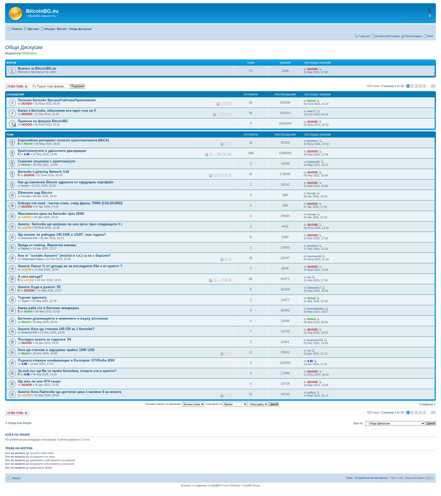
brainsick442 (29, 238)
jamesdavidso (315, 308)
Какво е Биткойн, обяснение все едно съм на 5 (57, 110)
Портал (17, 28)
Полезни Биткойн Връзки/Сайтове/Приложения (57, 100)
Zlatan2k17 (314, 287)
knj (309, 277)
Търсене (364, 36)
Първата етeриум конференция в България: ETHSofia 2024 (66, 360)
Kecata (25, 196)
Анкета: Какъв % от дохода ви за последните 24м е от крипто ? (70, 266)
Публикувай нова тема (16, 86)
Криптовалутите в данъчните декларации (52, 151)
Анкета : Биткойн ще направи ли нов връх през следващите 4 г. (70, 224)
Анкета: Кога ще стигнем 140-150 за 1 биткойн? (56, 329)
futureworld (314, 256)
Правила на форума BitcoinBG (43, 121)
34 (224, 154)
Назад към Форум (19, 422)
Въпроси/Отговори (387, 36)
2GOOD (312, 69)
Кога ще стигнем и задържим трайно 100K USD (56, 350)
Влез (430, 36)
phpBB (215, 485)
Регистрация (413, 36)
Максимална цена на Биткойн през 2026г (51, 214)
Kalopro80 (313, 161)
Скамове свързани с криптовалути (46, 161)
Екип (349, 477)
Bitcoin (62, 28)
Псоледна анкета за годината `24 (44, 339)
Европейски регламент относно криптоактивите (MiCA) (63, 140)
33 (219, 154)
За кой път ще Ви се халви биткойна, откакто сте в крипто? (67, 371)
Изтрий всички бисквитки (371, 477)
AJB (27, 154)
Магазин (33, 28)
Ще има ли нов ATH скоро (39, 381)
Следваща (426, 404)
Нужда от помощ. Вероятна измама (47, 245)
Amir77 (311, 111)
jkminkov (312, 140)
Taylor (25, 300)
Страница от (392, 85)
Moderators (29, 53)
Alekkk (25, 248)
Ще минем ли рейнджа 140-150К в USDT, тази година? (62, 234)
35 (229, 154)
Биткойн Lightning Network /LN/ (43, 172)
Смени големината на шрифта (429, 28)
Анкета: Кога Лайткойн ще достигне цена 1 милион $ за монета (69, 392)
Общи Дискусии (80, 28)
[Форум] (16, 12)
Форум (49, 28)
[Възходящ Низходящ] (264, 403)
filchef (311, 100)
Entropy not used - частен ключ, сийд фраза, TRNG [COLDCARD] (70, 203)
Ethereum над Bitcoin (35, 193)
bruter (25, 185)
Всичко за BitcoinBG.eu (37, 68)
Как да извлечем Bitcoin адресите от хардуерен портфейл (65, 182)
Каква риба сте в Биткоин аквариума (48, 308)
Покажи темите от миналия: (163, 403)
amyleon (312, 245)
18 (433, 86)
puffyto (311, 392)
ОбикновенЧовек (32, 259)
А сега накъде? (30, 276)
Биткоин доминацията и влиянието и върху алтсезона (63, 318)
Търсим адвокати (32, 297)
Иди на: (358, 423)
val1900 (26, 217)
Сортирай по (214, 403)
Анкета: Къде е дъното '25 (39, 287)
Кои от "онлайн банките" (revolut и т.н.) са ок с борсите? (64, 255)
